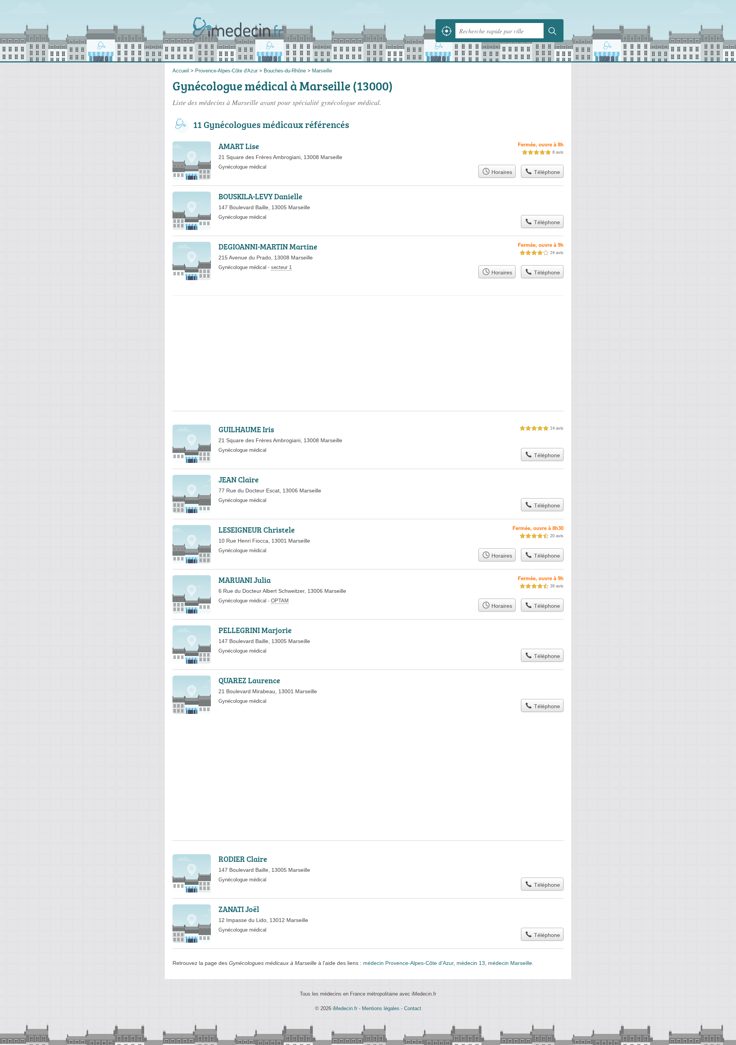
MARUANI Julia (245, 579)
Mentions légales (380, 1008)
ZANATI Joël (239, 909)
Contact (412, 1008)
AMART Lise (239, 146)
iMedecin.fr (256, 30)
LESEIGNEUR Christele (257, 529)
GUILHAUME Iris (246, 429)
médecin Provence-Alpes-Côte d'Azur (408, 963)
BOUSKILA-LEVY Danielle (260, 196)
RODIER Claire (243, 858)
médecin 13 (471, 963)
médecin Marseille (510, 963)
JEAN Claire (239, 479)
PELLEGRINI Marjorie (255, 630)
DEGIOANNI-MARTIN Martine (268, 246)
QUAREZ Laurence (249, 680)
